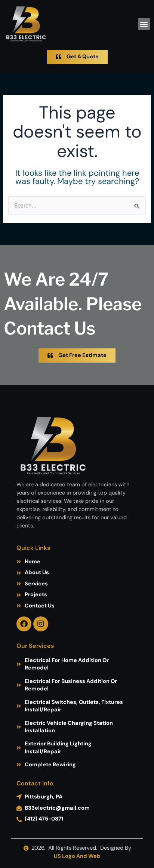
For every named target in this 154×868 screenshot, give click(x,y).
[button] (144, 24)
